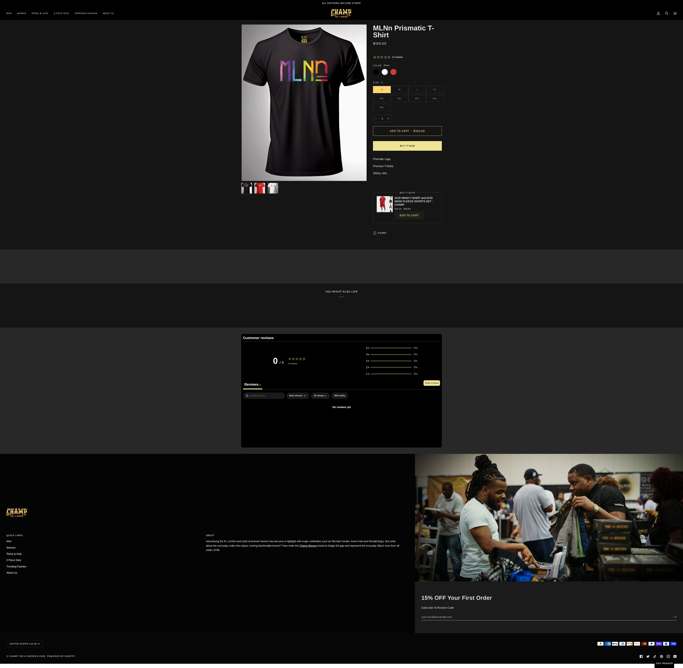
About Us (11, 572)
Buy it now (407, 145)
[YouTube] (675, 656)
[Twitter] (648, 656)
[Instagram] (668, 656)
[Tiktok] (654, 656)
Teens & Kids (14, 553)
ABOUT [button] (210, 535)
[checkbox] (339, 396)
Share (382, 232)
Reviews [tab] (252, 384)
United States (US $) (23, 643)
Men (9, 541)
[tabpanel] (341, 419)
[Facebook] (641, 656)
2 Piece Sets (13, 560)
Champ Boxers (308, 545)
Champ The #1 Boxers (23, 656)
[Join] (672, 617)
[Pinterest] (661, 656)
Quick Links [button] (14, 535)
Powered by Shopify (61, 656)
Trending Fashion (16, 566)
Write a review (432, 383)
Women (10, 547)
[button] (10, 13)
